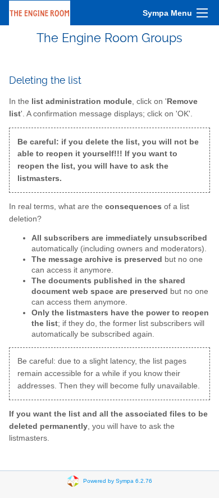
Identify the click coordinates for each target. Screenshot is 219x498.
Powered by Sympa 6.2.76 (117, 480)
